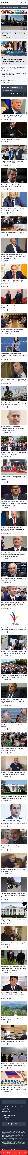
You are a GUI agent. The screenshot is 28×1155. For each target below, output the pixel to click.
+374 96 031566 (5, 1117)
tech (20, 1102)
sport (4, 1102)
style (9, 1102)
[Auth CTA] (25, 2)
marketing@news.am (7, 1119)
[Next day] (21, 94)
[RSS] (26, 94)
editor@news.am (6, 1111)
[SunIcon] (21, 2)
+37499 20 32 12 (5, 1109)
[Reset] (18, 94)
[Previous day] (4, 94)
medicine (14, 1102)
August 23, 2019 (11, 93)
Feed (8, 1152)
